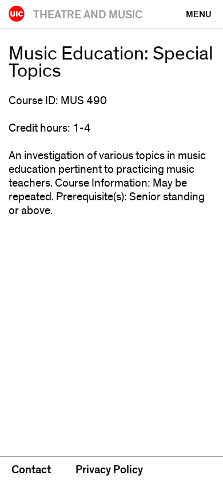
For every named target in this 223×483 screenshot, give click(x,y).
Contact (31, 470)
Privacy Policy (109, 470)
